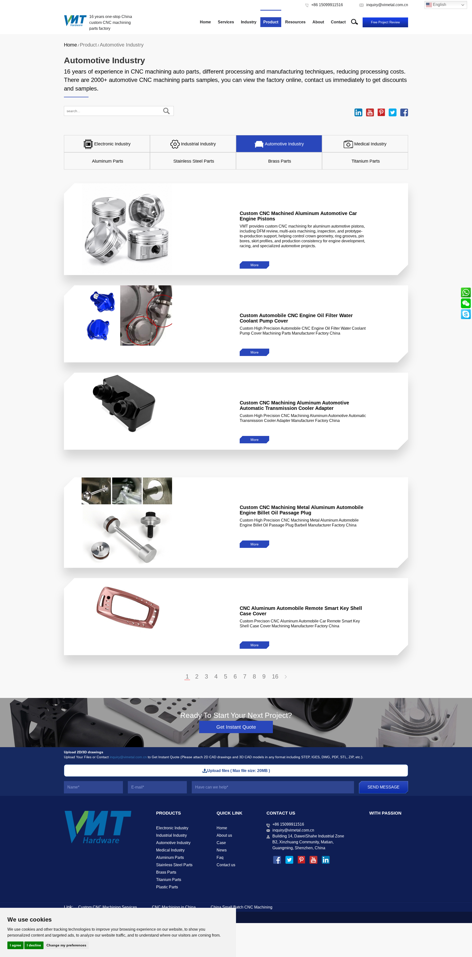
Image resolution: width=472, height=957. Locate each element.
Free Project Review (385, 22)
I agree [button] (15, 945)
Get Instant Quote (236, 727)
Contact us (226, 865)
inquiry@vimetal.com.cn (128, 757)
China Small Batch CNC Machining (241, 907)
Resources (295, 22)
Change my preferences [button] (66, 945)
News (222, 850)
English (439, 4)
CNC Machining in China (174, 907)
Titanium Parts (168, 880)
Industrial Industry (171, 835)
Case (221, 843)
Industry (248, 22)
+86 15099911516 (288, 824)
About (318, 22)
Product (270, 22)
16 (275, 676)
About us (224, 835)
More (255, 265)
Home (205, 22)
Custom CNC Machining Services (107, 907)
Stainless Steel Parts (174, 865)
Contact (338, 22)
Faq (220, 857)
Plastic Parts (167, 887)
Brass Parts (166, 872)
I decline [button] (34, 945)
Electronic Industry (172, 828)
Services (226, 22)
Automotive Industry (122, 44)
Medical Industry (170, 850)
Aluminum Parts (170, 857)
